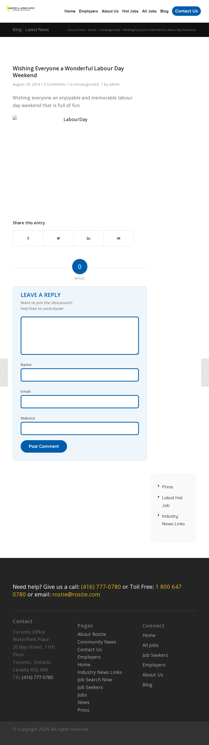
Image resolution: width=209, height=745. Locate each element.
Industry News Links (173, 520)
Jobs (82, 695)
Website (28, 418)
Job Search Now (94, 679)
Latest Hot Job (172, 501)
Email (26, 391)
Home (92, 30)
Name (26, 364)
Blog (147, 685)
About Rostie (91, 634)
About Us (152, 675)
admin (114, 84)
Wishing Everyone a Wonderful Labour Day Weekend (68, 72)
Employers (89, 657)
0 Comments (55, 84)
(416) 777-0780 (101, 586)
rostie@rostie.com (76, 594)
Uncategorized (110, 30)
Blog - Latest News (31, 29)
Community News (96, 642)
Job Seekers (90, 687)
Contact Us (89, 649)
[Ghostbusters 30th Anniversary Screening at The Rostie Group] (4, 373)
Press (167, 486)
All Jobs (150, 645)
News (83, 702)
